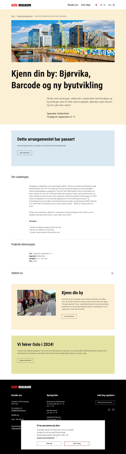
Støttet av (17, 273)
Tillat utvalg (77, 443)
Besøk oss (73, 4)
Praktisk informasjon (23, 244)
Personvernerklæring (18, 426)
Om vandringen (20, 177)
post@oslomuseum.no (18, 410)
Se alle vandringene (69, 316)
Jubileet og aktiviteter (25, 360)
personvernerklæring (45, 437)
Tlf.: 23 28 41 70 (16, 408)
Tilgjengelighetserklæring (19, 428)
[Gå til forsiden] (21, 4)
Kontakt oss (15, 415)
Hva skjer (86, 4)
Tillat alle (49, 443)
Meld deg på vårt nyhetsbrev (105, 402)
